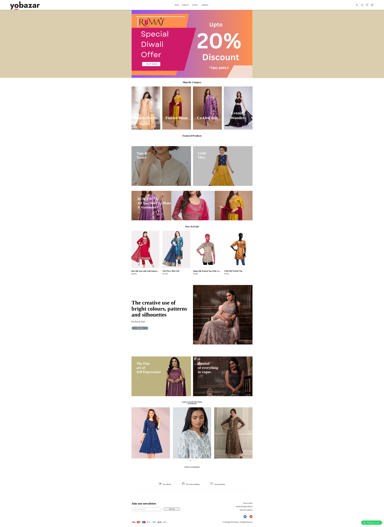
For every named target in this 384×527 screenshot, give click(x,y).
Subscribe (172, 509)
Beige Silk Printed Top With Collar (207, 271)
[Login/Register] (362, 5)
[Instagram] (251, 516)
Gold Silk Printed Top (233, 271)
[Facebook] (245, 516)
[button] (140, 328)
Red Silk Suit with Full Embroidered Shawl (145, 271)
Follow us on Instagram (192, 467)
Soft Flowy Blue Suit (170, 271)
